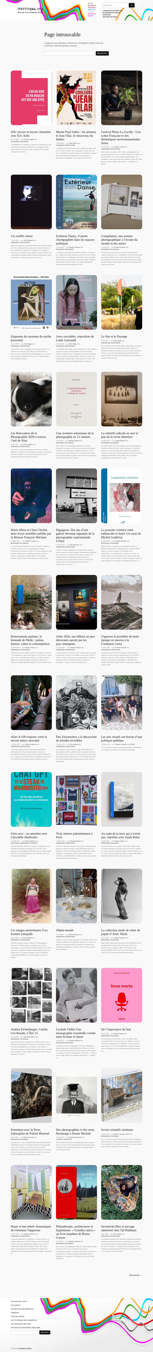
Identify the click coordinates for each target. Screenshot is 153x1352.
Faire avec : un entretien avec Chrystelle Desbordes (29, 835)
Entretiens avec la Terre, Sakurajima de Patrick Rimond (30, 1131)
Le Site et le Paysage (114, 336)
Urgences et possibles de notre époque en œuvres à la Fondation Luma (120, 640)
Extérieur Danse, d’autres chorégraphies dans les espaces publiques (75, 239)
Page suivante (135, 1275)
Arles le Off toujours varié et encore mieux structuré (29, 738)
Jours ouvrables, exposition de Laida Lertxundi (75, 338)
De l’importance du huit (116, 1029)
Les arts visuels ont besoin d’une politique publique (121, 738)
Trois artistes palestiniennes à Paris (74, 835)
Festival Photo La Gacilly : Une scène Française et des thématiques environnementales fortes (121, 137)
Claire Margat (28, 344)
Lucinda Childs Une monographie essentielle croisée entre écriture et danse (76, 1033)
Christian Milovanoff (75, 1137)
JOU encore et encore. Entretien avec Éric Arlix (31, 133)
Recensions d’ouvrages (19, 141)
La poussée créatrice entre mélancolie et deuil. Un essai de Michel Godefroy (121, 533)
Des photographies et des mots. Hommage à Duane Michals (75, 1131)
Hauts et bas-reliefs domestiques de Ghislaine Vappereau (31, 1228)
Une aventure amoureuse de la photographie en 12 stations (75, 435)
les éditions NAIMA (24, 1348)
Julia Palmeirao (28, 240)
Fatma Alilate (73, 143)
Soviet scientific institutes (117, 1129)
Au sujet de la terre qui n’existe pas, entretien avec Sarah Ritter (120, 835)
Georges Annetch (120, 440)
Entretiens (15, 843)
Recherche (45, 1332)
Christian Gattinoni (74, 247)
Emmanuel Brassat (75, 841)
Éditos (132, 744)
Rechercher (102, 53)
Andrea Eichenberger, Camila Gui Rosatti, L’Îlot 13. (29, 1031)
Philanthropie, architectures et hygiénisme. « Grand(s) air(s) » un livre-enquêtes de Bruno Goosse (75, 1232)
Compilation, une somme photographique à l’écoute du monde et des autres (119, 239)
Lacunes (59, 1139)
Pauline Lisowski (119, 147)
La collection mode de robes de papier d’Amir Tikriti (120, 932)
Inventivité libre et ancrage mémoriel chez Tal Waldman (118, 1228)
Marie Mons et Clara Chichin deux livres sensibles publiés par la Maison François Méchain (31, 533)
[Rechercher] (132, 5)
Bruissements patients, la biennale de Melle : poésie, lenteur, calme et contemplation (30, 640)
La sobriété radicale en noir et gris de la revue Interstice (119, 435)
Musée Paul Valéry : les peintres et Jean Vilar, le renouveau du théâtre (76, 135)
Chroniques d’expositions (65, 145)
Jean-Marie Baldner (29, 1037)
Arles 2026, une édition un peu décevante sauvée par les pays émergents (75, 640)
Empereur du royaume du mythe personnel (31, 338)
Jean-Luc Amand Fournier (121, 1134)
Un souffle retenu (22, 236)
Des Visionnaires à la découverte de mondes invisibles (76, 738)
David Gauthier (27, 444)
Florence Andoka (29, 139)
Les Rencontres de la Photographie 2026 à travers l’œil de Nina (28, 436)
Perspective (67, 1139)
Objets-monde (65, 930)
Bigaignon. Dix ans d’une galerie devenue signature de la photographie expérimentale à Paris (75, 535)
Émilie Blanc (73, 344)
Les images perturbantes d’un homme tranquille (29, 932)
